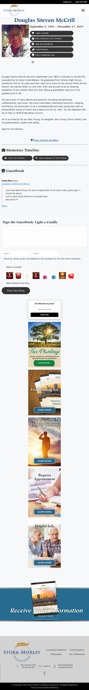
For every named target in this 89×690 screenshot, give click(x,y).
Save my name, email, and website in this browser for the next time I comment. (42, 258)
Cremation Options (56, 650)
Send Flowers (41, 49)
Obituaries (56, 654)
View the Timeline (16, 158)
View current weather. (46, 139)
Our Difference (77, 654)
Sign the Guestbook (44, 44)
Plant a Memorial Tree (44, 55)
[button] (83, 10)
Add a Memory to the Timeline (48, 38)
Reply (4, 206)
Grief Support (77, 650)
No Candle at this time (18, 283)
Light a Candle (41, 33)
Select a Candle (13, 267)
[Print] (33, 62)
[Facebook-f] (45, 673)
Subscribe (44, 315)
